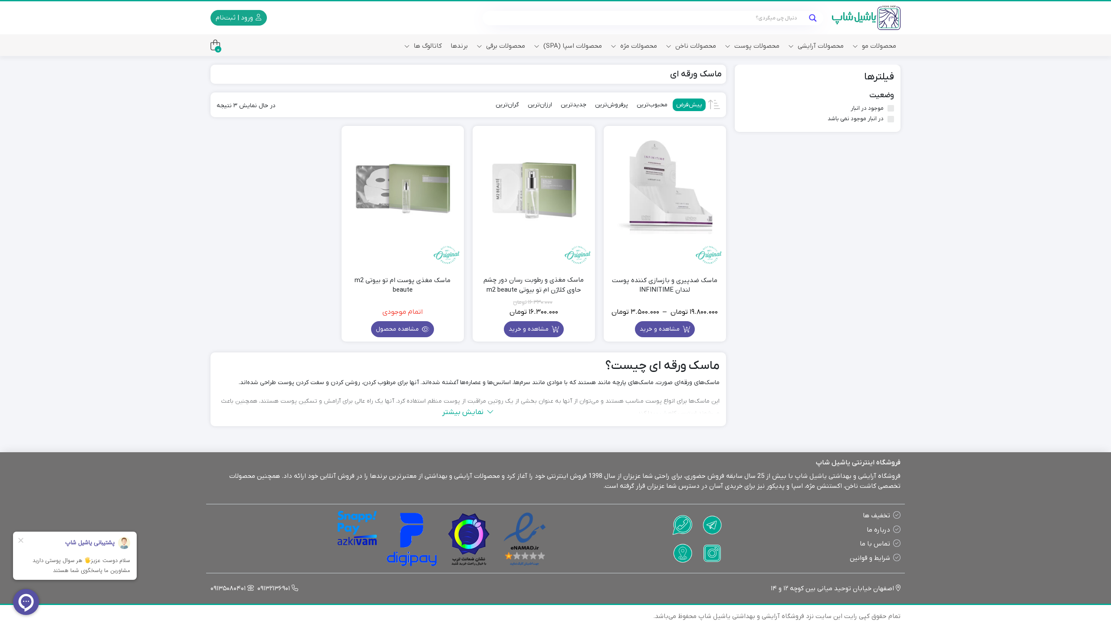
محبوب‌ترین (652, 105)
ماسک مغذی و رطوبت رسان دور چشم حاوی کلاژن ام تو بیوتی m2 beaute (533, 285)
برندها (459, 46)
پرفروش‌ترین (611, 105)
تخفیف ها (876, 515)
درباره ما (878, 530)
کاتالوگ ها (427, 46)
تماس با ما (875, 543)
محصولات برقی (504, 46)
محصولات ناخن (695, 46)
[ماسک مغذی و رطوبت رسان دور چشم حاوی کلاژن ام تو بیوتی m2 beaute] (534, 187)
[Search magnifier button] (812, 18)
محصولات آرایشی (820, 46)
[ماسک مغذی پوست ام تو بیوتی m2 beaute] (403, 187)
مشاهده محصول (398, 329)
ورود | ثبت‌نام (235, 17)
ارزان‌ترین (540, 105)
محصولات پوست (756, 46)
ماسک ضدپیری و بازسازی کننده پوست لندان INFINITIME (664, 285)
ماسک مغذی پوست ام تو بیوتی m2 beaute (402, 285)
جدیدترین (573, 105)
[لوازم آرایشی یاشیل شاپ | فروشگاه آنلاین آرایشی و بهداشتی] (866, 18)
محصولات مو (878, 46)
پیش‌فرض (689, 105)
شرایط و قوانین (870, 558)
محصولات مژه (637, 46)
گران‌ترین (507, 105)
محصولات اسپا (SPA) (572, 46)
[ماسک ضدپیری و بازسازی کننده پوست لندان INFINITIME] (665, 187)
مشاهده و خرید (660, 329)
